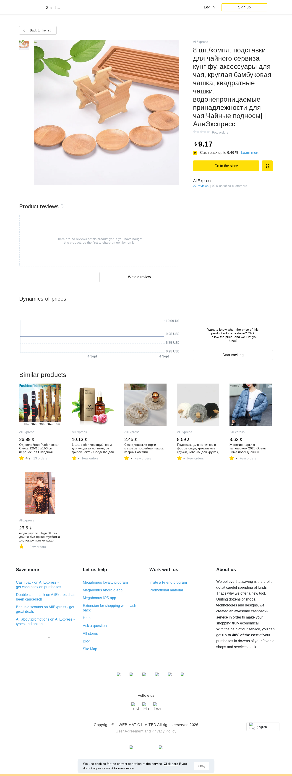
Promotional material (166, 590)
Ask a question (95, 626)
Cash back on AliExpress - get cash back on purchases (38, 584)
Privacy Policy (164, 731)
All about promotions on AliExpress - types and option (45, 621)
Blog (86, 641)
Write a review (139, 277)
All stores (90, 633)
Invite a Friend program (168, 582)
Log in (209, 7)
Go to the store (226, 166)
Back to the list (40, 30)
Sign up (244, 7)
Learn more (250, 153)
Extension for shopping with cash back (109, 608)
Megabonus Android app (103, 590)
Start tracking (233, 355)
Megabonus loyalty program (105, 582)
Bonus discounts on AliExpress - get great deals (45, 609)
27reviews (201, 186)
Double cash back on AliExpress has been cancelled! (45, 597)
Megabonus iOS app (99, 598)
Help (87, 618)
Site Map (90, 649)
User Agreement (129, 731)
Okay (201, 766)
